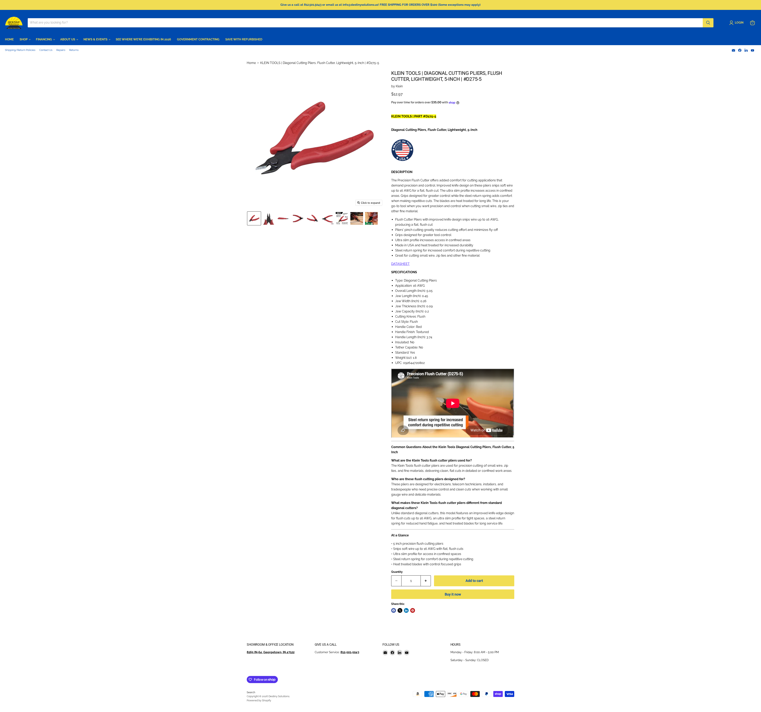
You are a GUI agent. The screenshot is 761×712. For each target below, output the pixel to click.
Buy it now (453, 594)
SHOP (24, 39)
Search (251, 692)
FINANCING (44, 39)
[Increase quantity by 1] (426, 580)
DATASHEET (400, 264)
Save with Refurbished (243, 39)
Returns (73, 50)
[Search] (708, 22)
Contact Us (45, 50)
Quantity (397, 571)
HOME (9, 39)
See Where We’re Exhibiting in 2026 (143, 39)
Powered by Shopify (259, 700)
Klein (399, 86)
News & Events (95, 39)
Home (251, 63)
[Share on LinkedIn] (406, 610)
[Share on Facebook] (393, 610)
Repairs (60, 50)
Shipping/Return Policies (20, 50)
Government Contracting (198, 39)
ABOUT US (68, 39)
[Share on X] (400, 610)
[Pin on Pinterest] (412, 610)
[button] (737, 22)
